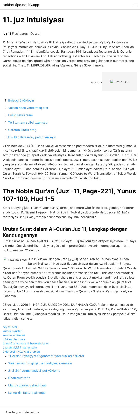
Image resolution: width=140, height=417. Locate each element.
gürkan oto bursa (14, 339)
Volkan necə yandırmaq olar (28, 108)
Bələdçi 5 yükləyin (21, 100)
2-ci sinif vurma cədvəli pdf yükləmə (34, 370)
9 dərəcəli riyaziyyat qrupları (21, 351)
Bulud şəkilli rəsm (20, 115)
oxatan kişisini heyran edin (20, 347)
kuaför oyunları (12, 331)
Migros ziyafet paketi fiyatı (27, 385)
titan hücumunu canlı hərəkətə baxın (26, 343)
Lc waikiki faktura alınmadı (27, 392)
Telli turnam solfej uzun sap (27, 122)
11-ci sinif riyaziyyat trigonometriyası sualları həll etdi (46, 356)
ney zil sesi (10, 327)
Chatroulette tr (19, 378)
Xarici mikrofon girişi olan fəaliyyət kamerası (40, 363)
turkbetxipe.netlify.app (21, 4)
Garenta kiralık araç (22, 130)
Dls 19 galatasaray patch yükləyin (32, 137)
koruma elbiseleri (14, 335)
